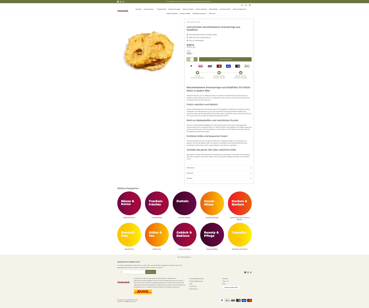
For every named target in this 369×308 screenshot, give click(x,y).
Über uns (225, 281)
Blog (224, 284)
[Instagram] (121, 2)
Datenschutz (193, 289)
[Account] (246, 5)
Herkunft (190, 173)
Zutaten (189, 178)
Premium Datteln (184, 217)
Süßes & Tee (157, 249)
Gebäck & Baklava (184, 249)
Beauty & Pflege (212, 249)
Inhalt (188, 51)
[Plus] (195, 59)
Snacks (198, 22)
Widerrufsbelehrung (196, 281)
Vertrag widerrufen (231, 287)
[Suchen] (242, 5)
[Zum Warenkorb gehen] (250, 5)
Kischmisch (190, 22)
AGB (190, 284)
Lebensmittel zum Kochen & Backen (240, 218)
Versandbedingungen (196, 278)
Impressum (193, 286)
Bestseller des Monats (239, 249)
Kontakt (225, 278)
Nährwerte (190, 168)
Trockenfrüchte (156, 217)
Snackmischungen (212, 217)
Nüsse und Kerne (129, 217)
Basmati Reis (129, 249)
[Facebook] (118, 2)
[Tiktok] (123, 2)
